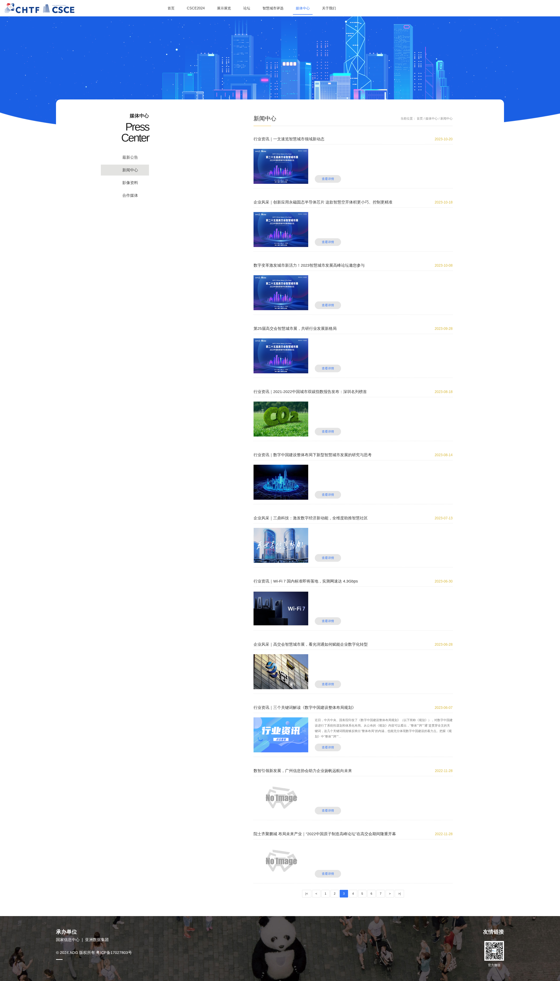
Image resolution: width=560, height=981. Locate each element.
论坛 (246, 8)
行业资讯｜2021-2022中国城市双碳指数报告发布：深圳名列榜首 (310, 392)
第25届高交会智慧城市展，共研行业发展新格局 (295, 328)
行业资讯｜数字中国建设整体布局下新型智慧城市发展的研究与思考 (313, 455)
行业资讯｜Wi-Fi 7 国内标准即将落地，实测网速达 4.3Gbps (306, 581)
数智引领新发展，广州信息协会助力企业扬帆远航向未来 (303, 771)
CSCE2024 (196, 8)
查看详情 (328, 179)
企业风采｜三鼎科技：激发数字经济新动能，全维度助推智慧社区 (311, 518)
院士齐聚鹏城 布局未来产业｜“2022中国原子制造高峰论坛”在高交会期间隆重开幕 (325, 834)
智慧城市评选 (273, 8)
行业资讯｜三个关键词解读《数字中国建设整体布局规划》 (305, 707)
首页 (171, 8)
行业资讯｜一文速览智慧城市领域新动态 (289, 139)
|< (306, 893)
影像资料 (130, 183)
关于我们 (329, 8)
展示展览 (224, 8)
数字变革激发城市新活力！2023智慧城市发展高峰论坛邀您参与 (309, 265)
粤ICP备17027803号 (114, 952)
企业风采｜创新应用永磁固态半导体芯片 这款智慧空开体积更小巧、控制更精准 (323, 202)
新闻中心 (130, 170)
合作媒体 (130, 195)
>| (399, 893)
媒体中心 (303, 8)
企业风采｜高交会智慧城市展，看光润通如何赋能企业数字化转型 (311, 644)
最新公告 (130, 157)
